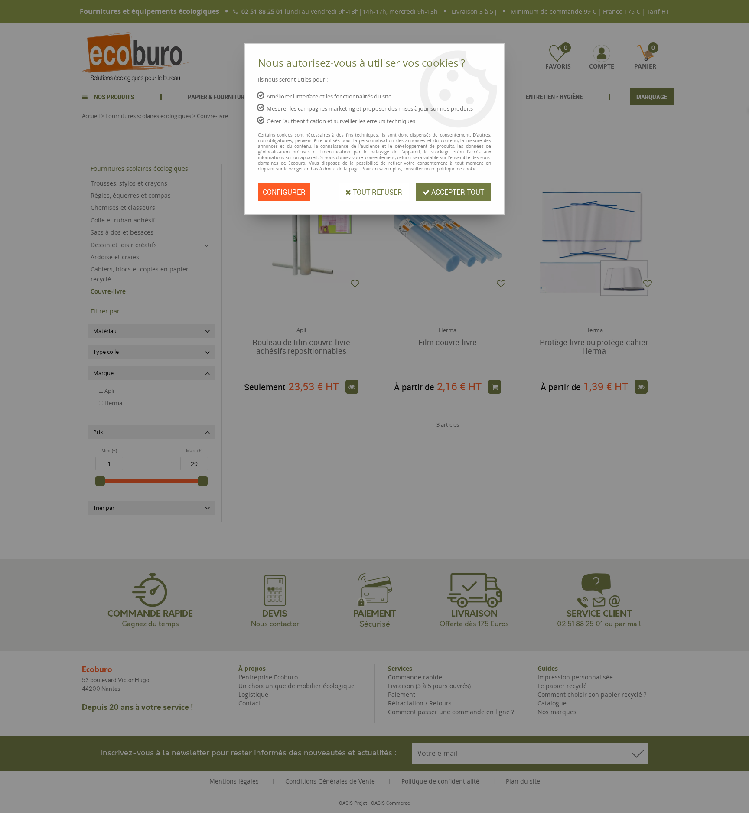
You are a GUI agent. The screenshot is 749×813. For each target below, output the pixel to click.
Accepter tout (457, 192)
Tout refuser (376, 192)
